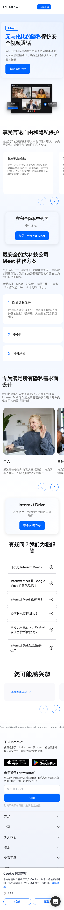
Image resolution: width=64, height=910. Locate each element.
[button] (56, 7)
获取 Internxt (18, 69)
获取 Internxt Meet (32, 236)
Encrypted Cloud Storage (12, 727)
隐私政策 (35, 805)
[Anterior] (42, 201)
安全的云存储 (32, 526)
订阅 (32, 798)
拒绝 (17, 901)
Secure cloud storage (37, 727)
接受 (46, 901)
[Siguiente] (54, 201)
